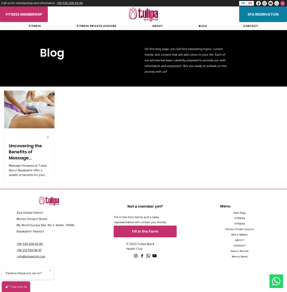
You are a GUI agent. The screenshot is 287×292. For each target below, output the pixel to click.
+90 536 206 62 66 (70, 3)
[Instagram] (264, 3)
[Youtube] (270, 3)
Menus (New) (239, 256)
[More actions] (49, 137)
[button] (145, 231)
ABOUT (239, 240)
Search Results (240, 251)
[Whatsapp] (276, 3)
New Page (240, 212)
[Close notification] (50, 270)
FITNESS (239, 218)
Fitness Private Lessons (239, 229)
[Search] (282, 3)
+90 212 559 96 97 (29, 250)
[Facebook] (258, 3)
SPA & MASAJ (239, 234)
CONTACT (239, 245)
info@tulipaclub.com (31, 256)
